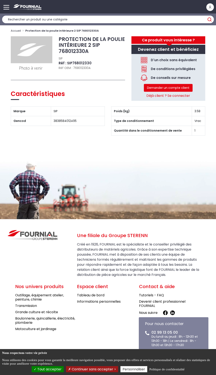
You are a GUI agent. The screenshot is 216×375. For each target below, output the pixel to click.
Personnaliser (134, 369)
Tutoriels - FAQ (151, 295)
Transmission (26, 305)
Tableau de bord (90, 295)
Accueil (16, 31)
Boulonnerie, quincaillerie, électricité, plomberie (45, 320)
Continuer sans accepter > (93, 369)
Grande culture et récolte (36, 312)
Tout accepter (49, 369)
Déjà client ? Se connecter (168, 95)
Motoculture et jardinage (35, 328)
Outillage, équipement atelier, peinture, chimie (39, 297)
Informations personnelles (99, 301)
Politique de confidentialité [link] (167, 369)
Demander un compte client (168, 88)
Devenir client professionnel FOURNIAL (162, 303)
